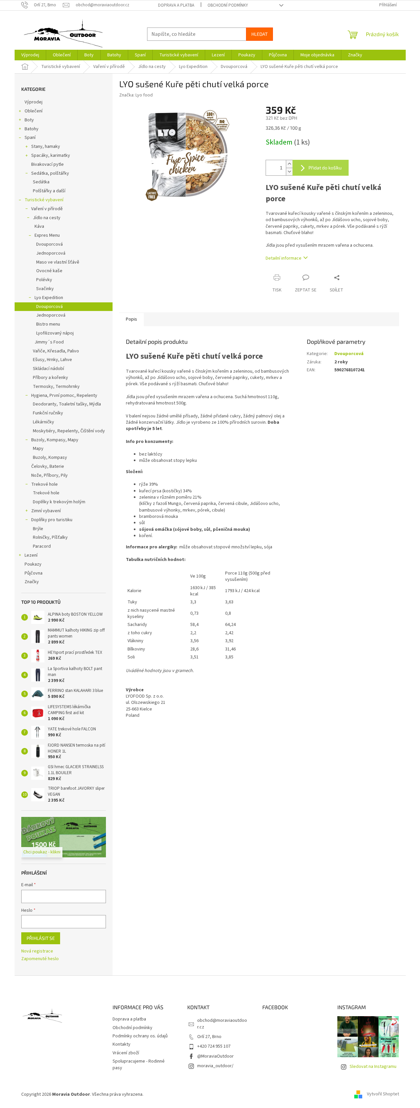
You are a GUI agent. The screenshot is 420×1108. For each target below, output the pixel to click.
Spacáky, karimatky (50, 155)
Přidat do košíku (325, 167)
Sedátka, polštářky (50, 173)
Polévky (44, 280)
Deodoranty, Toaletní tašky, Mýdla (67, 404)
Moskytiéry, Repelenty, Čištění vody (69, 431)
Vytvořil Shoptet (383, 1094)
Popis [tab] (131, 319)
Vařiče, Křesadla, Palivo (56, 351)
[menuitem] (30, 55)
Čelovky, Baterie (47, 466)
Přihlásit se (41, 938)
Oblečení (33, 111)
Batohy (32, 129)
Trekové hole (44, 484)
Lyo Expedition (49, 297)
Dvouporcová (49, 244)
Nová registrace (37, 951)
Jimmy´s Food (49, 342)
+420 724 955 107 (213, 1046)
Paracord (42, 546)
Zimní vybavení (46, 511)
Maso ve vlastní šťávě (57, 262)
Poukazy (33, 564)
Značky (32, 582)
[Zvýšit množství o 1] (289, 164)
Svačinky (45, 288)
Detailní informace (283, 258)
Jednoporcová (50, 253)
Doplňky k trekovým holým (59, 502)
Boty (29, 120)
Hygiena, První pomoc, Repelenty (64, 395)
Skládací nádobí (48, 368)
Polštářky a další (49, 191)
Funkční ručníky (48, 413)
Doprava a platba (176, 5)
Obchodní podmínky (228, 5)
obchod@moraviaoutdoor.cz (222, 1023)
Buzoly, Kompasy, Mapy (54, 440)
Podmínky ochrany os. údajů (140, 1036)
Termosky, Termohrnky (56, 386)
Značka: (136, 95)
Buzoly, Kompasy (50, 457)
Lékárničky (43, 422)
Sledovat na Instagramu (373, 1066)
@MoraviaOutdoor (215, 1056)
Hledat (259, 34)
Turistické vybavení (44, 200)
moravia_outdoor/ (215, 1066)
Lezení (31, 555)
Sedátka (41, 182)
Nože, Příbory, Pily (49, 475)
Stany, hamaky (45, 146)
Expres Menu (47, 235)
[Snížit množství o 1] (289, 171)
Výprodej (33, 102)
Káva (39, 226)
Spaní (30, 137)
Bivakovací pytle (47, 164)
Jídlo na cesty (46, 218)
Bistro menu (48, 324)
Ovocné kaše (49, 271)
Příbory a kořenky (50, 377)
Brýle (38, 528)
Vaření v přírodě (47, 209)
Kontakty (121, 1044)
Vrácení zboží (126, 1053)
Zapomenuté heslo (40, 959)
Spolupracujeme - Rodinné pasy (139, 1064)
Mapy (38, 448)
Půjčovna (33, 573)
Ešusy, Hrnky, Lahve (52, 359)
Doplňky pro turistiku (51, 520)
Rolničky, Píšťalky (50, 537)
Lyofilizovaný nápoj (55, 333)
